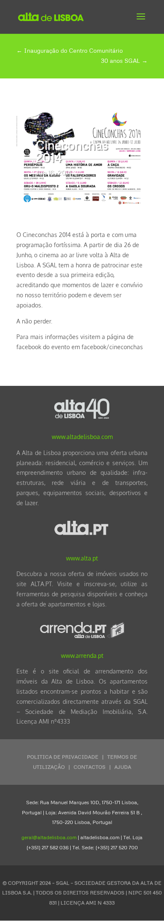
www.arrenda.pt (82, 655)
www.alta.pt (82, 558)
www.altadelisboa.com (82, 436)
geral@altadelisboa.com (49, 837)
